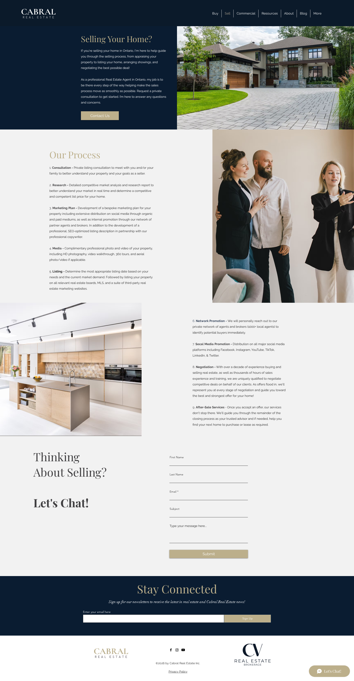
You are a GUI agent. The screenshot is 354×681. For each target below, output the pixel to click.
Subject (174, 508)
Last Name (176, 474)
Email (173, 491)
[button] (270, 13)
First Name (177, 457)
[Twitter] (177, 650)
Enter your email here (97, 611)
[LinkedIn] (183, 650)
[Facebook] (171, 650)
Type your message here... (188, 526)
